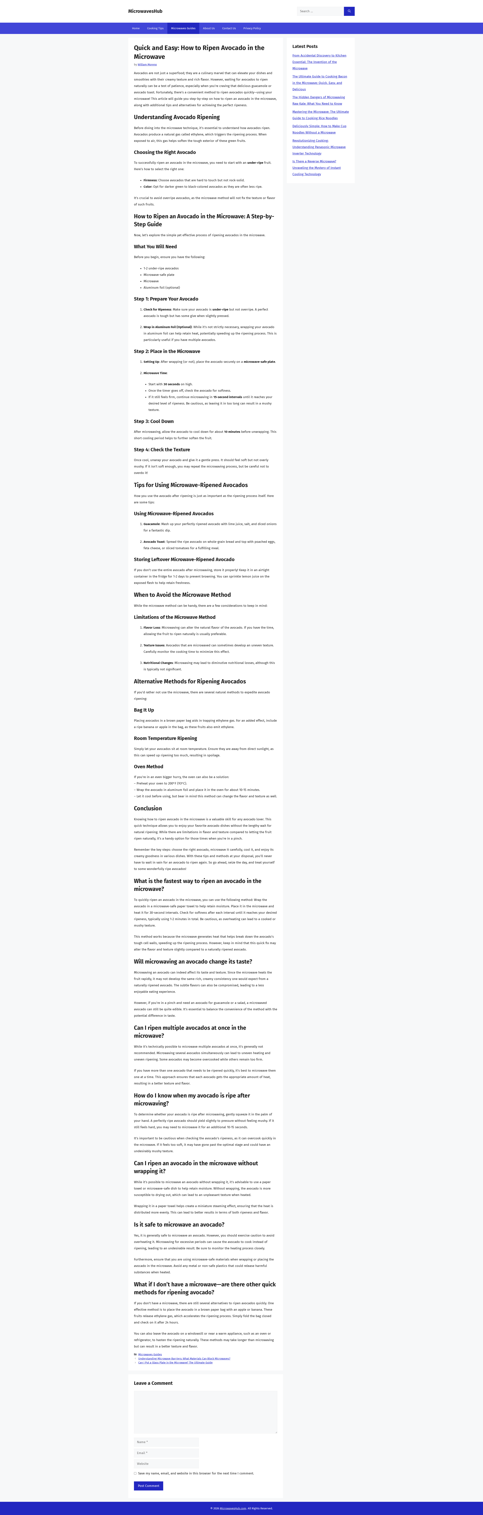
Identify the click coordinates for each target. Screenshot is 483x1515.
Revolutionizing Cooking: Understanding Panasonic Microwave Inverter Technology (319, 147)
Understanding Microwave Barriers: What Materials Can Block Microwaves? (184, 1358)
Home (136, 28)
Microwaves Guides (183, 28)
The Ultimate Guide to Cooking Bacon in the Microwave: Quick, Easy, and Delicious (319, 83)
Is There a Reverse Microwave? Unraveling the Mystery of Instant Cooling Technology (316, 167)
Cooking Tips (155, 28)
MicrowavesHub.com (233, 1508)
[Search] (349, 11)
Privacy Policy (252, 28)
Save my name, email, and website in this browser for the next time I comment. (196, 1473)
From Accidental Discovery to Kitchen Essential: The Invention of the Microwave (319, 62)
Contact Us (229, 28)
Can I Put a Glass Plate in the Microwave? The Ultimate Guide (175, 1362)
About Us (209, 28)
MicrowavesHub (145, 11)
